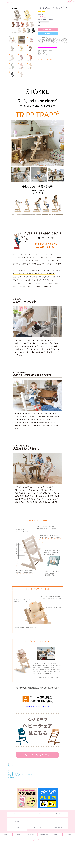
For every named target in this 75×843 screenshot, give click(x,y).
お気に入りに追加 (48, 33)
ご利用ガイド (6, 834)
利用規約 (18, 834)
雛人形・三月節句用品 (37, 827)
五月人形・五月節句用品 (58, 827)
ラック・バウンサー (37, 821)
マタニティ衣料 (58, 813)
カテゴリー (9, 764)
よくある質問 (69, 834)
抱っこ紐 (58, 821)
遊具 (37, 824)
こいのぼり (17, 830)
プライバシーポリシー (31, 834)
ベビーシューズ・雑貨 (37, 813)
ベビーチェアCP (10, 771)
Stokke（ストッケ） (17, 773)
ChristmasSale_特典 (11, 777)
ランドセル (17, 827)
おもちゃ (17, 824)
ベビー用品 (9, 776)
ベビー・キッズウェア (17, 813)
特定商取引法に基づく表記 (44, 834)
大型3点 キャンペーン (11, 770)
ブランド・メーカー (11, 772)
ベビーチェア (14, 765)
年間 (12, 767)
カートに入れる (48, 29)
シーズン (9, 766)
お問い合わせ (56, 834)
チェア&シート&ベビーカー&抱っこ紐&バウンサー (15, 775)
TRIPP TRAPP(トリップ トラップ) (26, 774)
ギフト (58, 824)
